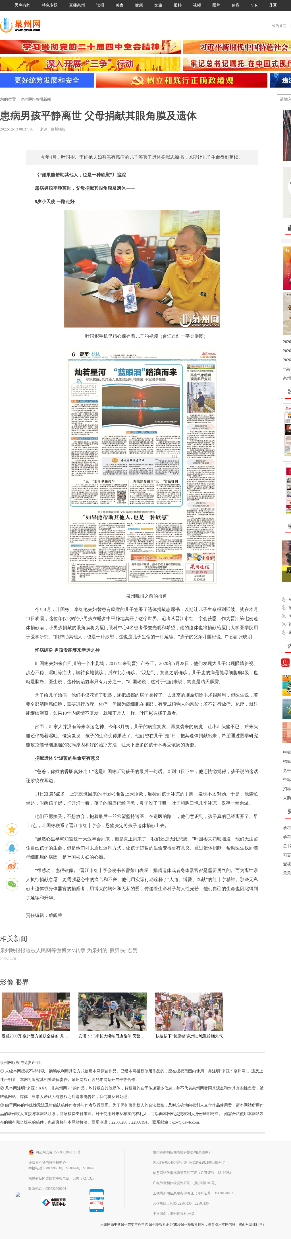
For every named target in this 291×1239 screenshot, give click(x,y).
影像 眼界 (14, 982)
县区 (273, 5)
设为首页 (279, 26)
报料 (178, 5)
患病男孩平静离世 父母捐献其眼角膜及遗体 (98, 115)
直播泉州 (77, 5)
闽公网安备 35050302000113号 (58, 1152)
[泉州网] (22, 25)
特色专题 (50, 5)
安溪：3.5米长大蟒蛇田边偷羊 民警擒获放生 (117, 1036)
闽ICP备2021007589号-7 (207, 1163)
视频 (197, 5)
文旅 (158, 5)
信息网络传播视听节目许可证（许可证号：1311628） (193, 1173)
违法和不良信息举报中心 (47, 1163)
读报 (100, 5)
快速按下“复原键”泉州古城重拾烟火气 (189, 1036)
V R (254, 5)
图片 (216, 5)
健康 (139, 5)
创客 (236, 5)
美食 (120, 5)
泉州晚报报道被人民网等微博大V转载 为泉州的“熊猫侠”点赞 (69, 954)
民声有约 (22, 5)
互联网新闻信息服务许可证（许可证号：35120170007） (194, 1193)
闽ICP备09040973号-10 (170, 1163)
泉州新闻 (43, 99)
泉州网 (27, 99)
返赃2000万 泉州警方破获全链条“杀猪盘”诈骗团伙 (46, 1036)
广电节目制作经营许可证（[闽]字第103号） (185, 1183)
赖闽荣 (55, 915)
